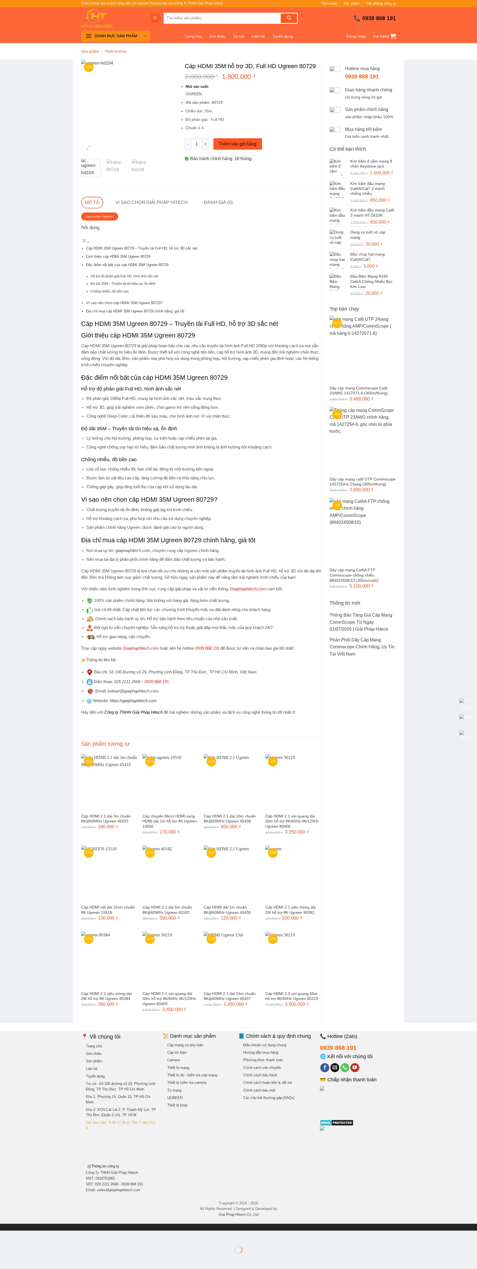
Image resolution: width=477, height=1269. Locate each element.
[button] (155, 18)
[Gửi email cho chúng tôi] (335, 1067)
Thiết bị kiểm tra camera (186, 1082)
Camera (173, 1060)
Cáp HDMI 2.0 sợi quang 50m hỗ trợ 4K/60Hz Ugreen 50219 (291, 996)
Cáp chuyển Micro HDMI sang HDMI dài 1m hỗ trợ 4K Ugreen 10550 (169, 821)
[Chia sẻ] (37, 1236)
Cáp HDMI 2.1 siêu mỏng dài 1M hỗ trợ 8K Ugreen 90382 (290, 910)
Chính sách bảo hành (260, 1075)
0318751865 (105, 1178)
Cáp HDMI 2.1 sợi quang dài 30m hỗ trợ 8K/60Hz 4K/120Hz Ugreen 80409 (169, 998)
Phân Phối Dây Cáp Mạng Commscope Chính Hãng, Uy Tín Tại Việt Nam (362, 647)
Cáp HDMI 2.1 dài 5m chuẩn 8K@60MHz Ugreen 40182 (167, 910)
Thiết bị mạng (178, 1068)
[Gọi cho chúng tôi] (344, 1067)
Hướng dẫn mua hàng (260, 1052)
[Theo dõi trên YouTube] (354, 1067)
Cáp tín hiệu (177, 1052)
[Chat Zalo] (466, 720)
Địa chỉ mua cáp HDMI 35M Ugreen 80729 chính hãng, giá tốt (135, 311)
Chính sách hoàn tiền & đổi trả (267, 1082)
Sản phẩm (351, 3)
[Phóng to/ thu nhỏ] (5, 1236)
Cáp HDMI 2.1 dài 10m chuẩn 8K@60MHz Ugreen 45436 (230, 819)
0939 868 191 (379, 18)
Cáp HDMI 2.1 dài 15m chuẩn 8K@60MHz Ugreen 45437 (230, 996)
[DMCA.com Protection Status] (336, 1122)
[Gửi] (289, 18)
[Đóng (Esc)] (54, 1236)
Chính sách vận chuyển (262, 1068)
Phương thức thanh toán (263, 1060)
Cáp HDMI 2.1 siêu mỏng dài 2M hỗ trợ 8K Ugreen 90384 (106, 996)
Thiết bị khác (116, 51)
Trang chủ (193, 36)
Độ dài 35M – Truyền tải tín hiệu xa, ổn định (123, 283)
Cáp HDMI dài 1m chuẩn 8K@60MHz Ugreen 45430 (227, 910)
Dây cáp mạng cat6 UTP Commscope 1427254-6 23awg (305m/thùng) (363, 482)
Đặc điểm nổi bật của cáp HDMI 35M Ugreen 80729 (127, 265)
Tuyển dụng (282, 36)
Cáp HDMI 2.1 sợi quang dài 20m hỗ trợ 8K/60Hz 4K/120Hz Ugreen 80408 (292, 821)
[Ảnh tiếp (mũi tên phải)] (21, 1259)
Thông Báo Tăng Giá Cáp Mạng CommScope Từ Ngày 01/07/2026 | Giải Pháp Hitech (361, 622)
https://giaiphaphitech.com (133, 701)
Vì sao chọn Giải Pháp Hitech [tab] (151, 202)
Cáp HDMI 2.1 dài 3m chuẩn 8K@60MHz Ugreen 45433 (106, 819)
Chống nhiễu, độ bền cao (110, 291)
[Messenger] (466, 736)
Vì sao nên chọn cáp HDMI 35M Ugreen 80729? (124, 303)
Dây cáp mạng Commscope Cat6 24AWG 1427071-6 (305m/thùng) (359, 390)
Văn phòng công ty (381, 3)
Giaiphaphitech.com (141, 648)
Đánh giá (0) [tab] (218, 202)
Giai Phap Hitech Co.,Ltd (238, 1214)
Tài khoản (329, 3)
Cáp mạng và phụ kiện (185, 1045)
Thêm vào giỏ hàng (237, 144)
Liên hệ (258, 36)
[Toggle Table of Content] (85, 242)
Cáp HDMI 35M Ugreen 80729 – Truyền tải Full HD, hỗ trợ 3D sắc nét (141, 248)
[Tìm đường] (466, 704)
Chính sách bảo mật (259, 1090)
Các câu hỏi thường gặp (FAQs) (269, 1098)
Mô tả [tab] (92, 202)
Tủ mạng (174, 1090)
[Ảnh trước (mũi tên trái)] (5, 1259)
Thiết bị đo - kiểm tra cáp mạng (192, 1075)
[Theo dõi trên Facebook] (324, 1067)
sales (118, 1190)
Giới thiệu (217, 36)
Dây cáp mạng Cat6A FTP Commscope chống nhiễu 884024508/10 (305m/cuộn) (354, 575)
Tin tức (239, 36)
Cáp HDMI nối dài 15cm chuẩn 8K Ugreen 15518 (108, 910)
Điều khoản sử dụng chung (264, 1045)
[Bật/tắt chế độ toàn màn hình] (21, 1236)
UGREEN (174, 1098)
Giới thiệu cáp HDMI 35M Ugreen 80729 (118, 256)
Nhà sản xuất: (198, 87)
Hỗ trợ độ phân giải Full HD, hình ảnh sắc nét (124, 276)
